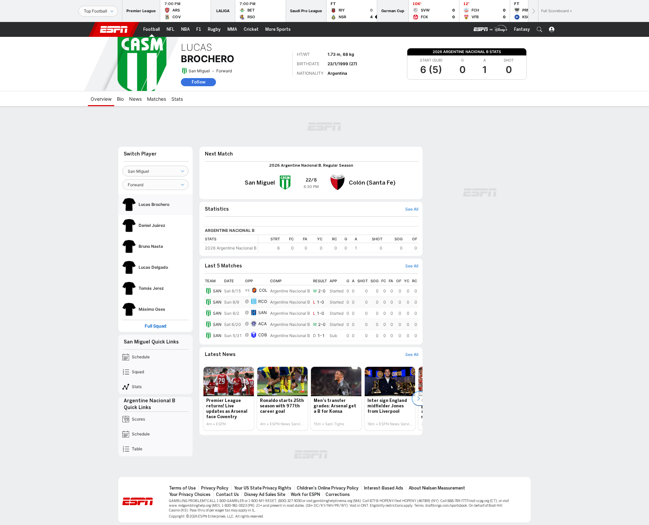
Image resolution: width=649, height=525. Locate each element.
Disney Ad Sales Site (264, 494)
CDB (262, 334)
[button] (539, 29)
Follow (199, 82)
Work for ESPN (305, 494)
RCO (262, 301)
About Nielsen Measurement (437, 488)
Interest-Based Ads (383, 488)
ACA (262, 323)
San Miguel (199, 70)
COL (263, 290)
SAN (217, 290)
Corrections (338, 494)
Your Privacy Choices (190, 494)
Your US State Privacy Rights (262, 488)
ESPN (114, 29)
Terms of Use (182, 488)
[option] (228, 398)
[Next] (533, 11)
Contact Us (227, 494)
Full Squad (155, 326)
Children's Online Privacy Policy (328, 488)
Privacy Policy (215, 488)
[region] (338, 244)
